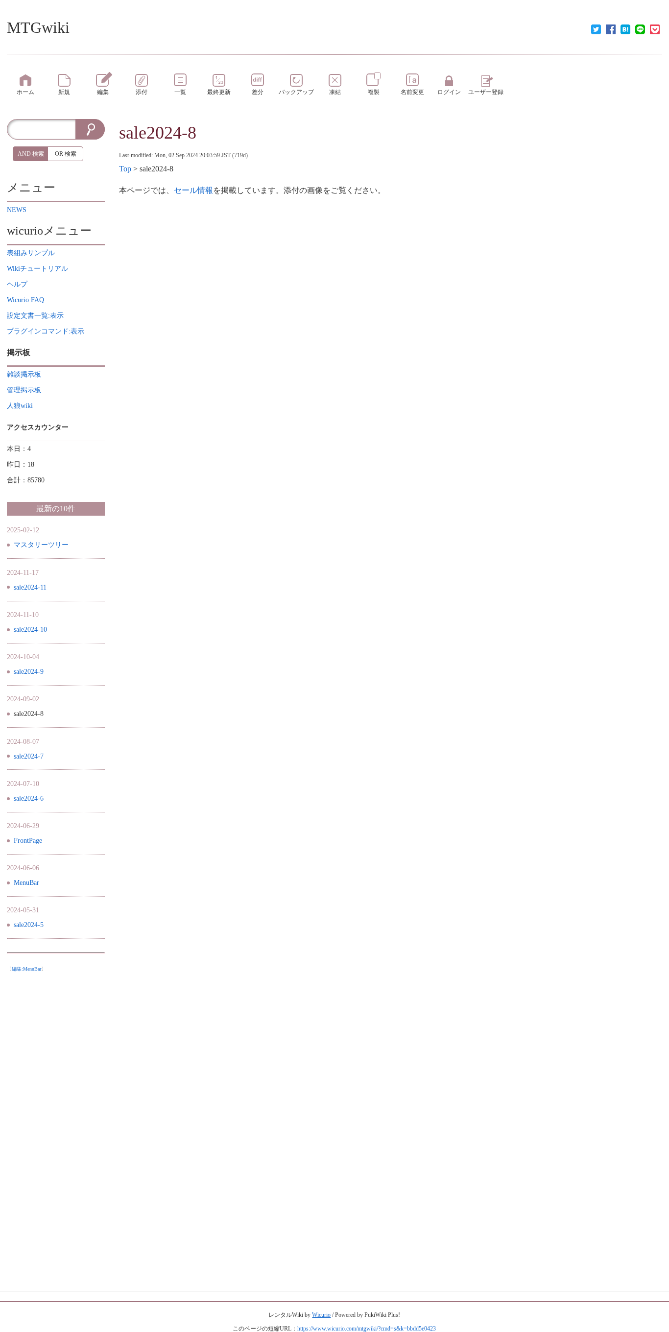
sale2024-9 (29, 671)
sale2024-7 (29, 756)
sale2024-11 (30, 587)
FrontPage (28, 840)
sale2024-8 (157, 133)
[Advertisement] (56, 1123)
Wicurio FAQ (25, 300)
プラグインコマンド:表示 (45, 331)
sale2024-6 (29, 798)
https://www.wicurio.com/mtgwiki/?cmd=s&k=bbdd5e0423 (366, 1328)
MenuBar (26, 882)
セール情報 (193, 190)
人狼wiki (20, 405)
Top (125, 169)
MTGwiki (38, 27)
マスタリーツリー (41, 544)
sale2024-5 (29, 924)
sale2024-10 (30, 629)
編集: (26, 969)
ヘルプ (17, 284)
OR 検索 (65, 153)
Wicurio (321, 1314)
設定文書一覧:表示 (35, 315)
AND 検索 (31, 153)
